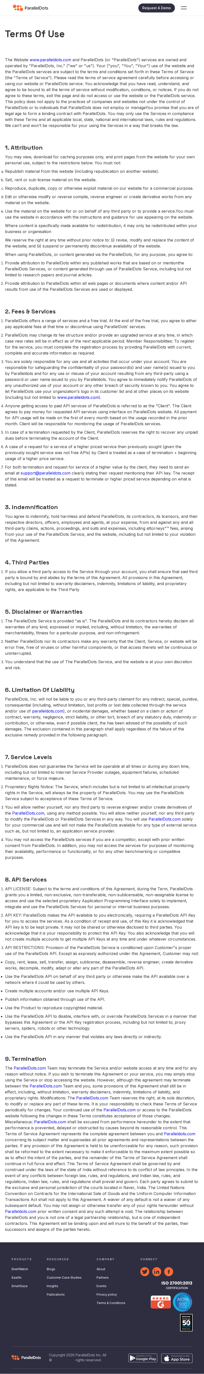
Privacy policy (107, 1294)
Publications (56, 1294)
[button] (184, 8)
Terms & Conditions (111, 1303)
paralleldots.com (47, 711)
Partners (103, 1277)
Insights (52, 1286)
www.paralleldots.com (50, 59)
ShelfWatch (19, 1269)
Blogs (51, 1269)
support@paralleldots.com (45, 473)
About (101, 1269)
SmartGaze (19, 1286)
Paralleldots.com (179, 1133)
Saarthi (16, 1277)
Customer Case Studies (64, 1277)
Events (101, 1286)
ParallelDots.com (28, 813)
